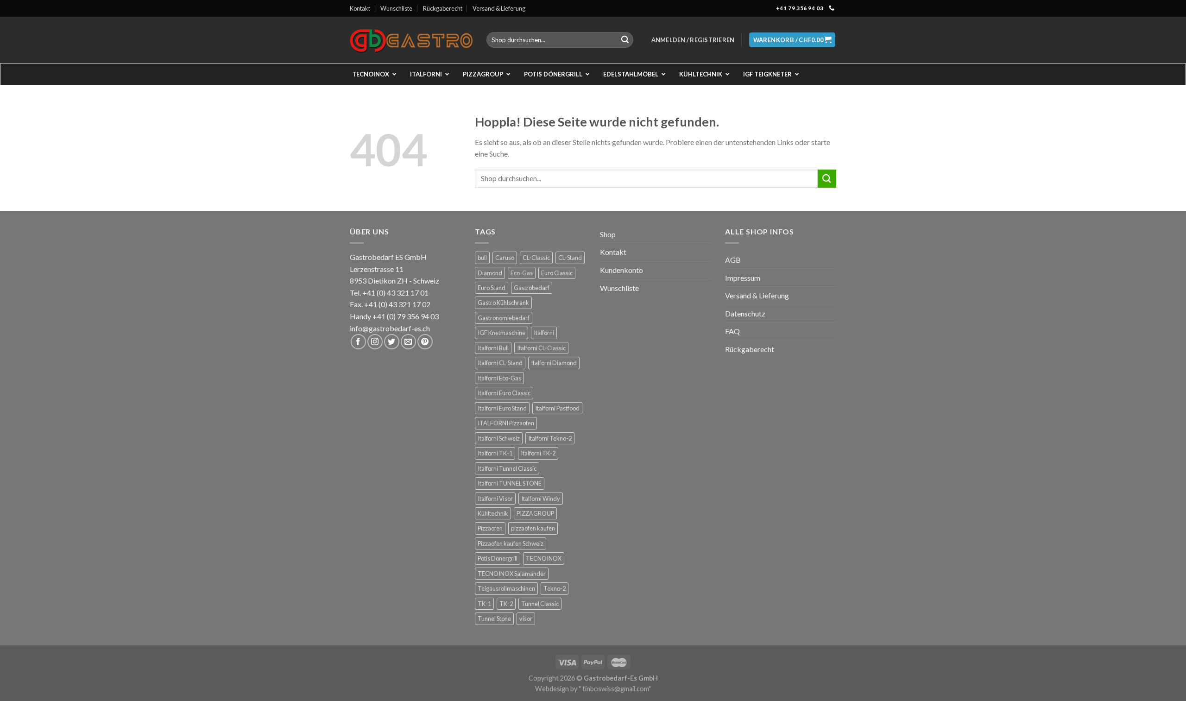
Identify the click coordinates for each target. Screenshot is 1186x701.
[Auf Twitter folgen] (391, 341)
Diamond (490, 273)
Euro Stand (491, 287)
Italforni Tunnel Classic (507, 468)
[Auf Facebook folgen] (358, 341)
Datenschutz (745, 313)
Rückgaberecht (442, 8)
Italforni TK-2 (538, 453)
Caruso (504, 257)
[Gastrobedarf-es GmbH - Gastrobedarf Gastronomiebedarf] (411, 40)
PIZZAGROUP (535, 513)
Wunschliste (396, 8)
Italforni (544, 332)
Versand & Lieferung (499, 8)
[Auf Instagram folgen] (375, 341)
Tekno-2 (554, 588)
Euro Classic (557, 273)
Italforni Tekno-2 (550, 438)
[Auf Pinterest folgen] (425, 341)
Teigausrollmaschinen (506, 588)
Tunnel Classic (540, 603)
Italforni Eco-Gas (499, 378)
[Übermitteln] (625, 40)
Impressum (742, 277)
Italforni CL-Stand (500, 362)
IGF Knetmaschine (501, 332)
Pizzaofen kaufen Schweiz (510, 543)
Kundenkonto (621, 269)
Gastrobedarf (531, 287)
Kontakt (360, 8)
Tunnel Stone (494, 618)
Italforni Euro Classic (504, 393)
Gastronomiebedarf (504, 318)
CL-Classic (536, 257)
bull (482, 257)
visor (525, 618)
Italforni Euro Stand (502, 408)
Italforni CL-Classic (541, 348)
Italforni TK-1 (495, 453)
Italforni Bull (493, 348)
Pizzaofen (490, 528)
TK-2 (506, 603)
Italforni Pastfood (557, 408)
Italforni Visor (495, 498)
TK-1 (484, 603)
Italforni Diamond (554, 362)
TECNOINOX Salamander (512, 573)
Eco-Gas (522, 273)
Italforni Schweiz (499, 438)
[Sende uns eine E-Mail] (408, 341)
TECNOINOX (543, 558)
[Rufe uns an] (831, 8)
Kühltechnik (493, 513)
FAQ (732, 331)
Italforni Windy (540, 498)
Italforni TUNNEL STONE (510, 483)
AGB (733, 259)
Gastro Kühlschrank (503, 302)
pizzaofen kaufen (533, 528)
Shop (608, 234)
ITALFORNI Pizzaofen (506, 423)
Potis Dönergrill (497, 558)
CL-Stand (570, 257)
